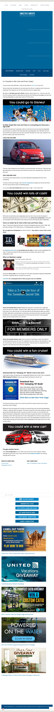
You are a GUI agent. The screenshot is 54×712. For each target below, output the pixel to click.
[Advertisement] (27, 480)
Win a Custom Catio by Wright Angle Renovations (17, 614)
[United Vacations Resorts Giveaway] (23, 569)
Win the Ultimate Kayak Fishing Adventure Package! (18, 645)
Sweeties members (35, 453)
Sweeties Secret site (10, 250)
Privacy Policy (47, 706)
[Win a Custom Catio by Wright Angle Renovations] (23, 600)
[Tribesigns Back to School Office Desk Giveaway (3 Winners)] (23, 661)
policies (34, 85)
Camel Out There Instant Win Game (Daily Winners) (18, 553)
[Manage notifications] (3, 709)
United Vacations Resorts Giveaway (12, 584)
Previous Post (4, 463)
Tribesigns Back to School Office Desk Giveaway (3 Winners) (20, 675)
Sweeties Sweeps (27, 13)
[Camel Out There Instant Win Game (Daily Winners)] (23, 539)
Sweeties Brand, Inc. (11, 706)
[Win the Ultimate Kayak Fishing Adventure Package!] (23, 630)
